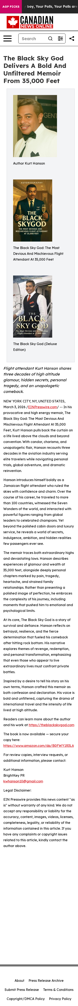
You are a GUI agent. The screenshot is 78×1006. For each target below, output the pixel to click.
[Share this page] (72, 38)
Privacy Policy (60, 999)
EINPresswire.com (42, 407)
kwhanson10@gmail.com (23, 781)
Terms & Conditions (58, 990)
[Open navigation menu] (7, 38)
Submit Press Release (22, 990)
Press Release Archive (46, 980)
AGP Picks (10, 6)
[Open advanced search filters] (60, 38)
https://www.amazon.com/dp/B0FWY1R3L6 (38, 746)
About (19, 980)
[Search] (50, 38)
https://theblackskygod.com (51, 725)
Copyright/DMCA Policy (26, 999)
